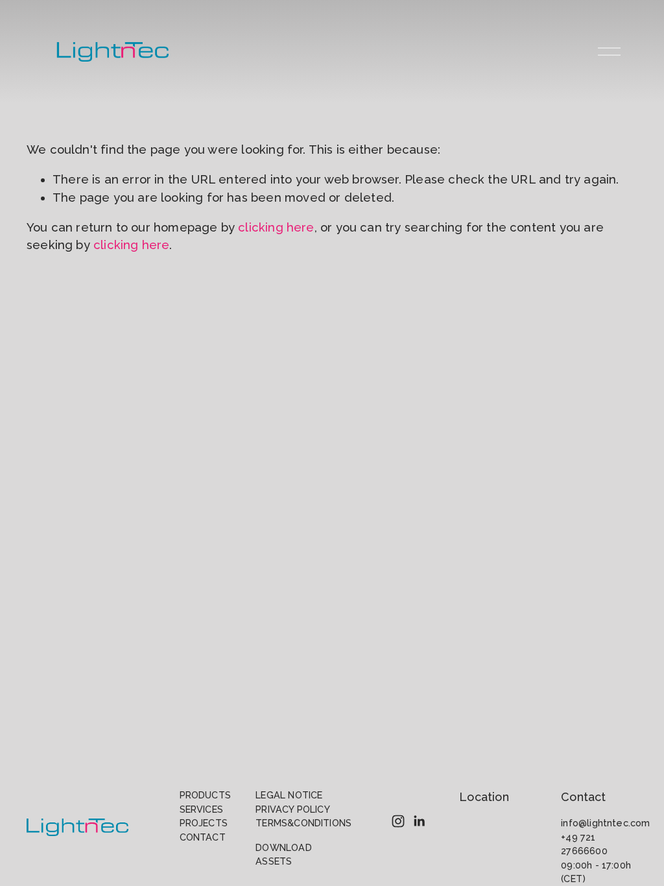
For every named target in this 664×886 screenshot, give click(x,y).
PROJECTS (204, 822)
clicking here (276, 227)
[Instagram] (398, 821)
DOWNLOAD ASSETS (283, 854)
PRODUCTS (205, 794)
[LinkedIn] (418, 821)
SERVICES (201, 809)
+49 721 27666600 (584, 844)
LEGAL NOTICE (288, 794)
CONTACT (203, 837)
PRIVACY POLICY (292, 809)
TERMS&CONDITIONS (303, 822)
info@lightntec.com (605, 822)
